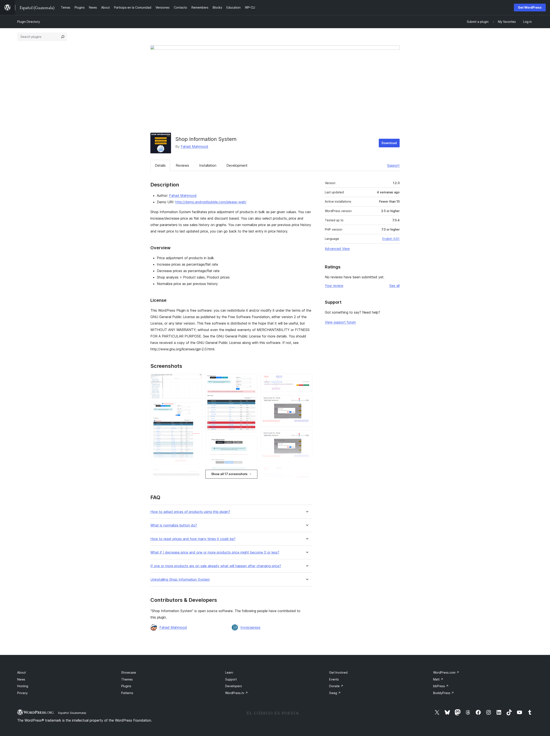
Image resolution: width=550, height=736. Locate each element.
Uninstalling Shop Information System (180, 579)
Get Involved (338, 672)
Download (389, 143)
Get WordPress (530, 7)
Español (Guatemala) (72, 712)
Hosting (22, 686)
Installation (207, 165)
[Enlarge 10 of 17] (306, 379)
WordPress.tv (236, 693)
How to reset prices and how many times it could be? (192, 539)
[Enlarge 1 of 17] (196, 379)
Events (334, 679)
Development (237, 165)
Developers (233, 686)
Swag (335, 693)
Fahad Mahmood (194, 146)
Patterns (127, 693)
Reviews (182, 165)
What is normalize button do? (173, 525)
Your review (334, 285)
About (21, 672)
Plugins (126, 686)
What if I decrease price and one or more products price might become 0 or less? (214, 552)
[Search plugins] (62, 36)
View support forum (340, 322)
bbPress (441, 686)
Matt (438, 679)
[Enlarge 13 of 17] (306, 471)
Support (393, 165)
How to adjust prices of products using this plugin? (190, 512)
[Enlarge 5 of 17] (251, 379)
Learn (229, 672)
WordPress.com (446, 672)
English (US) (391, 238)
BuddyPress (443, 693)
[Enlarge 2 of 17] (196, 408)
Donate (336, 686)
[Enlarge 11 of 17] (306, 401)
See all (394, 285)
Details (160, 165)
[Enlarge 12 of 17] (306, 436)
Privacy (22, 693)
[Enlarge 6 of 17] (251, 441)
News (21, 679)
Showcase (128, 672)
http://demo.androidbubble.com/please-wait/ (210, 202)
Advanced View (337, 248)
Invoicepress (250, 627)
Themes (127, 679)
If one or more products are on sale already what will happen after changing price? (215, 566)
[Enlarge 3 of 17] (196, 473)
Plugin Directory (28, 21)
